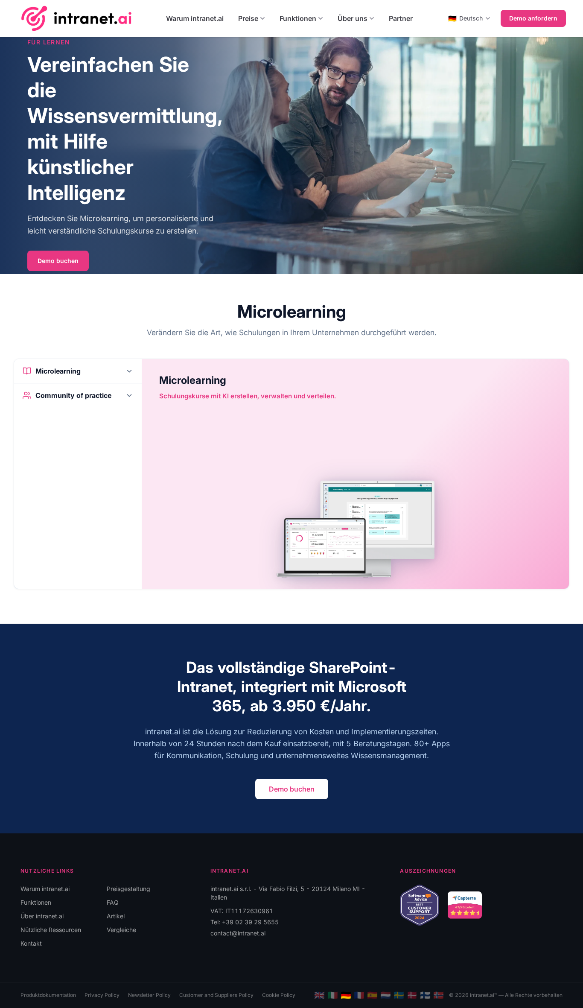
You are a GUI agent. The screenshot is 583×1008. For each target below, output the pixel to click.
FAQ (113, 902)
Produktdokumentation (48, 995)
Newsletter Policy (149, 995)
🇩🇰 (412, 995)
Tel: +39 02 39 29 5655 (244, 922)
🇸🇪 (399, 995)
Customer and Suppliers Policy (216, 995)
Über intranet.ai (42, 916)
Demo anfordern (533, 18)
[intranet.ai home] (76, 18)
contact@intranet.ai (237, 933)
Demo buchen (58, 260)
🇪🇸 (372, 995)
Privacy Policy (102, 995)
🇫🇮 (425, 995)
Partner (401, 18)
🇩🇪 (346, 995)
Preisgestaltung (128, 888)
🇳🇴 (438, 995)
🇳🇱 (385, 995)
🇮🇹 (332, 995)
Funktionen (298, 18)
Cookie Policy (278, 995)
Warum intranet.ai (195, 18)
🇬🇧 (319, 995)
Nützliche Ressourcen (50, 929)
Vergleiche (121, 929)
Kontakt (31, 943)
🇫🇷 (359, 995)
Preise (248, 18)
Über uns (352, 18)
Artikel (116, 916)
